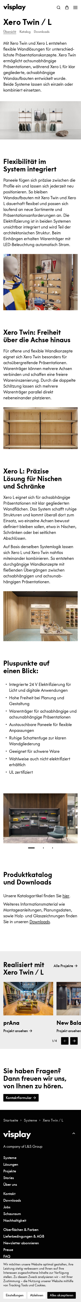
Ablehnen (36, 1295)
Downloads (39, 921)
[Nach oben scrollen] (73, 1133)
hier (66, 895)
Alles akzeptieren (61, 1295)
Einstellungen (14, 1295)
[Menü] (75, 7)
